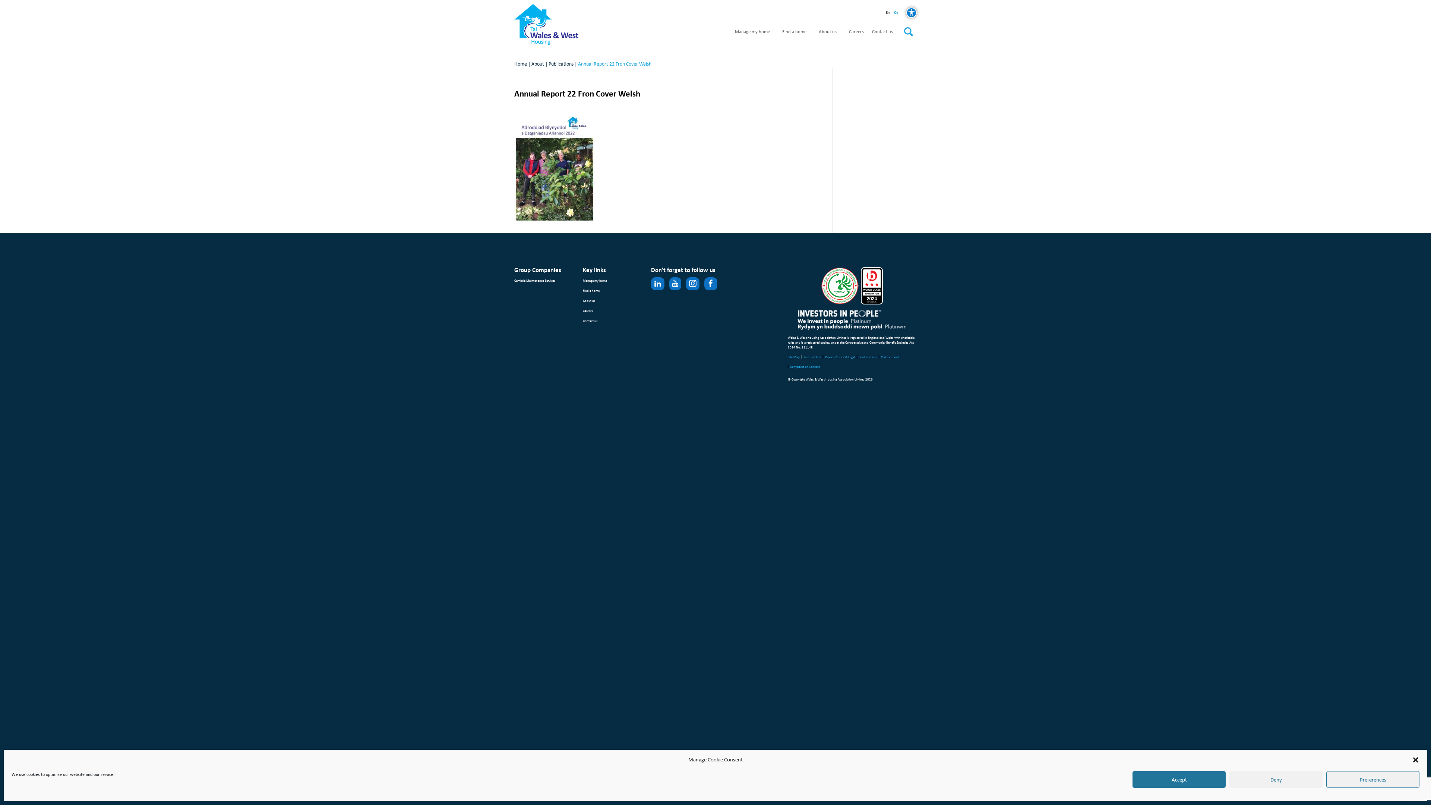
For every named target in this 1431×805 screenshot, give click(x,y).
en (888, 13)
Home (520, 64)
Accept (1179, 779)
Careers (856, 31)
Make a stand (890, 357)
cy (896, 12)
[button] (1415, 760)
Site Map (794, 357)
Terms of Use (812, 357)
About (537, 64)
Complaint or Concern (805, 366)
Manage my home (752, 31)
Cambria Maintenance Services (535, 280)
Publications (561, 64)
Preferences (1373, 779)
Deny (1276, 779)
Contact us (882, 31)
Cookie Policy (868, 357)
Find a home (794, 31)
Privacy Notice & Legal (840, 357)
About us (828, 31)
